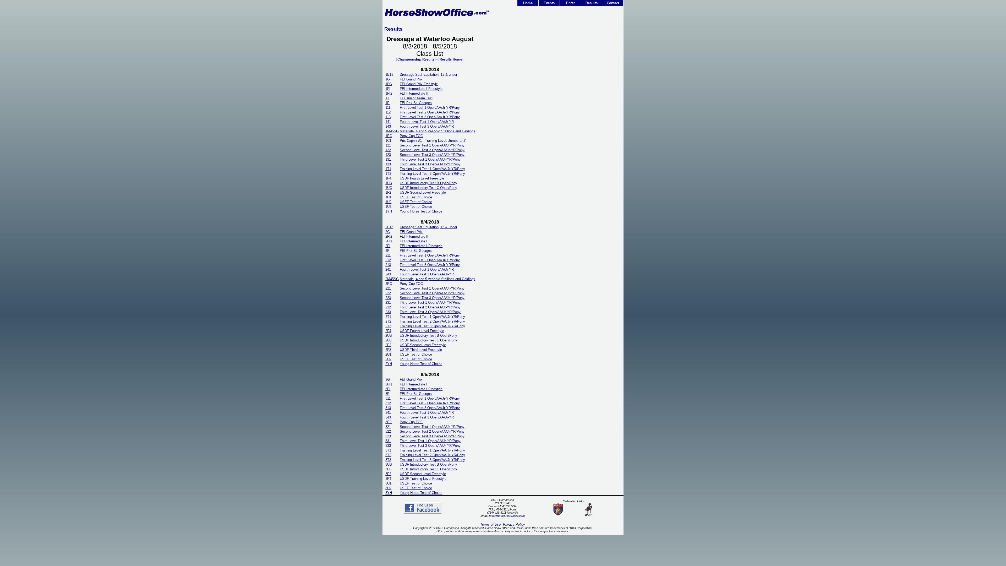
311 (388, 398)
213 (388, 265)
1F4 (388, 178)
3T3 (388, 460)
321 (388, 427)
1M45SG (392, 131)
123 (388, 155)
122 (388, 150)
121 (388, 145)
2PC (388, 284)
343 (388, 417)
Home (528, 3)
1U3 (388, 207)
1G (387, 79)
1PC (388, 136)
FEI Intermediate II (414, 93)
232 (388, 307)
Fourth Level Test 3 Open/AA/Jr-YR (427, 126)
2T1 (388, 317)
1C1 (388, 141)
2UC (388, 340)
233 (388, 312)
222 (388, 293)
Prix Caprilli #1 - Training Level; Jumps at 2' (433, 141)
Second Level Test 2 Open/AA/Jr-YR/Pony (432, 150)
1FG (388, 84)
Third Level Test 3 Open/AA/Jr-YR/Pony (430, 164)
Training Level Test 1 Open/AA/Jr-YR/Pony (432, 169)
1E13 (389, 75)
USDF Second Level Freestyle (423, 192)
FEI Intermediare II (414, 236)
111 (387, 108)
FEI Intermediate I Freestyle (421, 89)
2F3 (388, 350)
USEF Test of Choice (416, 197)
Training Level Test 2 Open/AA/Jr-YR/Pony (432, 321)
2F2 (388, 345)
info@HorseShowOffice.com (507, 515)
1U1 (388, 197)
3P (387, 394)
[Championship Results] (415, 59)
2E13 (389, 227)
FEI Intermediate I (413, 241)
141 (388, 122)
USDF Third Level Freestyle (421, 350)
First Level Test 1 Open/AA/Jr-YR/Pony (430, 108)
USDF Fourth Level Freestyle (422, 178)
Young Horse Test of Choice (421, 211)
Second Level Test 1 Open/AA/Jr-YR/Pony (432, 145)
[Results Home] (451, 59)
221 (388, 288)
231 (388, 302)
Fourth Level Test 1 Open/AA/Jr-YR (427, 122)
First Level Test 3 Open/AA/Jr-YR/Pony (430, 117)
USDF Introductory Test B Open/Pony (428, 183)
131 (388, 159)
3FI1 (388, 384)
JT (387, 98)
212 (388, 260)
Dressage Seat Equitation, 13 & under (428, 75)
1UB (388, 183)
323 (388, 436)
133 (388, 164)
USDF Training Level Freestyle (423, 479)
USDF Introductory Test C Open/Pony (428, 188)
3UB (388, 464)
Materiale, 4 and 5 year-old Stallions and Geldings (437, 131)
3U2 (388, 488)
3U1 (388, 483)
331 (388, 441)
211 (388, 255)
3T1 (388, 450)
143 (388, 126)
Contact (613, 3)
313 (388, 408)
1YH (388, 211)
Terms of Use (490, 524)
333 (388, 446)
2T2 (388, 321)
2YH (388, 364)
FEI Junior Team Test (416, 98)
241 (388, 269)
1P (387, 103)
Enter (570, 3)
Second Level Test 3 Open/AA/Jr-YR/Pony (432, 155)
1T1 (388, 169)
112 (388, 112)
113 (388, 117)
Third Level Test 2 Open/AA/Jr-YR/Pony (430, 307)
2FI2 (388, 236)
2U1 (388, 354)
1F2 (388, 192)
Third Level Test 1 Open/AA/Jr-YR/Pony (430, 159)
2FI (387, 246)
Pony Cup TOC (411, 136)
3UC (388, 469)
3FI (387, 389)
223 (388, 298)
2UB (388, 336)
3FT (388, 479)
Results (592, 3)
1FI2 (388, 93)
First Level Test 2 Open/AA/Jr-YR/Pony (430, 112)
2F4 (388, 331)
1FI (387, 89)
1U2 (388, 202)
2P (387, 251)
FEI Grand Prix (411, 79)
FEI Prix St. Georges (416, 103)
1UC (388, 188)
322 (388, 431)
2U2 (388, 359)
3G (387, 380)
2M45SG (392, 279)
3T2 (388, 455)
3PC (388, 422)
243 (388, 274)
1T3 (388, 174)
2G (387, 232)
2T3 (388, 326)
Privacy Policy (514, 524)
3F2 (388, 474)
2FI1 (388, 241)
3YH (388, 493)
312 (388, 403)
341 (388, 413)
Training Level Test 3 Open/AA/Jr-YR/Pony (432, 174)
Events (549, 3)
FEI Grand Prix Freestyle (419, 84)
